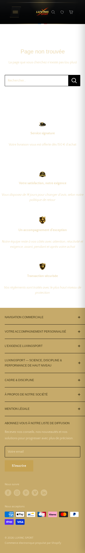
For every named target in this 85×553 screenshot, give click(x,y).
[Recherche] (53, 12)
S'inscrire (19, 466)
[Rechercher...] (74, 80)
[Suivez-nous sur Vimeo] (35, 492)
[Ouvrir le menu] (15, 12)
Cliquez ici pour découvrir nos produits (42, 95)
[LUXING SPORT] (42, 12)
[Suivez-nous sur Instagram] (17, 492)
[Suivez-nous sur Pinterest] (26, 492)
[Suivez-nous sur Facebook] (8, 492)
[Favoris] (62, 12)
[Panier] (71, 12)
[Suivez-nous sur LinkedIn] (44, 492)
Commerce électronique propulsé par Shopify (33, 543)
